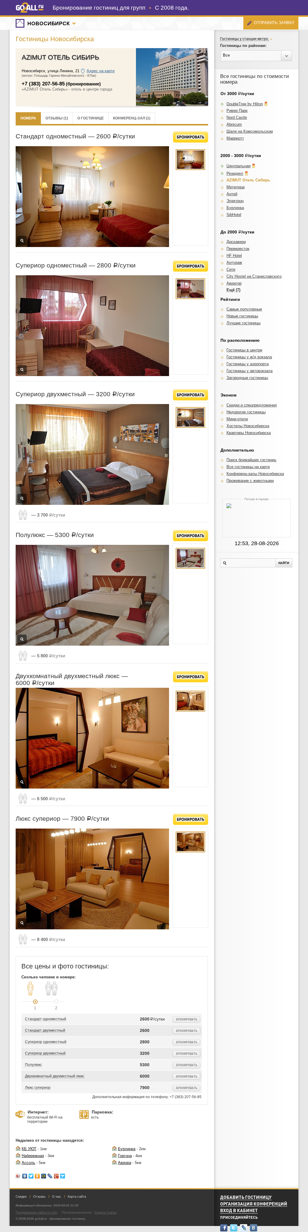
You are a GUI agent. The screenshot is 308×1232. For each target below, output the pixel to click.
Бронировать (190, 137)
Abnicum (234, 124)
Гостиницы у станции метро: (244, 39)
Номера (28, 118)
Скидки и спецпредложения (251, 405)
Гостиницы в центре (244, 350)
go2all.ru (30, 7)
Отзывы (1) (56, 118)
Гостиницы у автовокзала (249, 371)
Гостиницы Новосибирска (55, 39)
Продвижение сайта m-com (36, 1212)
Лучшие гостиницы (243, 323)
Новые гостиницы (242, 316)
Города (74, 23)
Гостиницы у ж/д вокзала (249, 357)
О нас (56, 1196)
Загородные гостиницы (247, 377)
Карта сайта (77, 1196)
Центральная (238, 166)
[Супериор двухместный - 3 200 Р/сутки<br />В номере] (190, 417)
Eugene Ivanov (106, 1212)
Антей (231, 194)
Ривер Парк (237, 110)
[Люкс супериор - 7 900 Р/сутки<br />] (190, 842)
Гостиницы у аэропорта (247, 364)
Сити (230, 269)
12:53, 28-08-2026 (257, 543)
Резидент (234, 173)
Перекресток (237, 248)
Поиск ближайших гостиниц (251, 460)
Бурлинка (126, 1149)
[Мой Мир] (44, 1176)
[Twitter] (31, 1176)
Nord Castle (236, 117)
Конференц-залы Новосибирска (255, 473)
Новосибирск (48, 23)
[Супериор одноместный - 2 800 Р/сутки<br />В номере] (190, 288)
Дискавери (236, 241)
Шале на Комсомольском (249, 131)
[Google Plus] (56, 1176)
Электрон (235, 201)
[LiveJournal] (50, 1176)
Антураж (234, 262)
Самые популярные (244, 309)
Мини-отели (237, 419)
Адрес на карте (101, 71)
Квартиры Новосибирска (248, 433)
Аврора (124, 1162)
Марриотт (235, 138)
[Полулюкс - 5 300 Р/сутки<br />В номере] (190, 558)
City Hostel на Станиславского (254, 276)
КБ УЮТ (29, 1149)
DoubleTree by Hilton (244, 104)
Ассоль (28, 1162)
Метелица (235, 187)
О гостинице (90, 118)
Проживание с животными (250, 480)
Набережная (33, 1155)
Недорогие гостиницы (246, 412)
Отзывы (39, 1196)
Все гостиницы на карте (248, 467)
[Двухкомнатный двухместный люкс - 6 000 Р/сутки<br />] (190, 701)
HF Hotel (234, 255)
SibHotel (233, 214)
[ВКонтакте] (25, 1176)
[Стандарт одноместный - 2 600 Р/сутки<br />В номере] (190, 159)
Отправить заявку (274, 22)
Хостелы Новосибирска (247, 426)
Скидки (21, 1196)
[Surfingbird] (63, 1176)
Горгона (125, 1155)
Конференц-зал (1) (131, 118)
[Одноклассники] (37, 1176)
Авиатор (234, 283)
